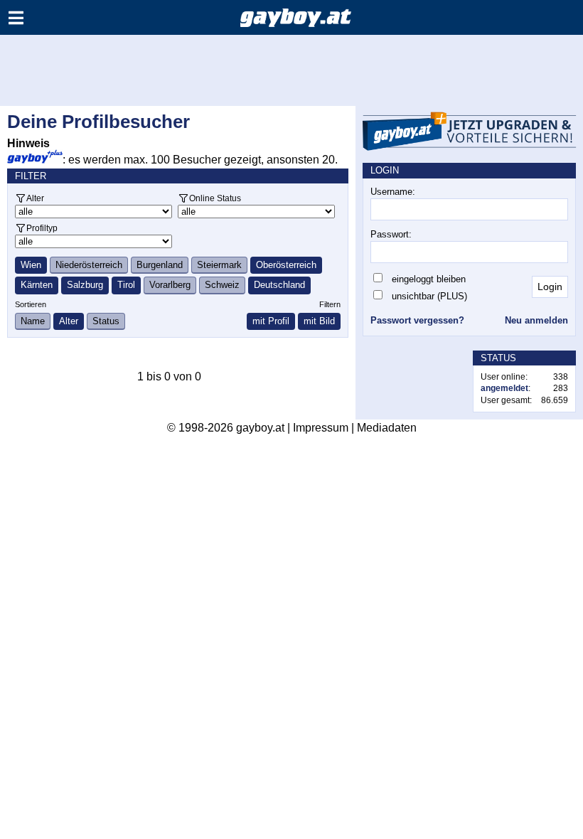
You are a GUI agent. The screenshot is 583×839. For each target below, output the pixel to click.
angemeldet (504, 388)
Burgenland (160, 265)
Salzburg (85, 284)
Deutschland (279, 284)
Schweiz (222, 284)
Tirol (126, 284)
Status (105, 321)
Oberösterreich (286, 265)
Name (33, 321)
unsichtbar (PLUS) (429, 296)
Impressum (320, 428)
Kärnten (37, 284)
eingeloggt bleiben (429, 279)
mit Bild (319, 321)
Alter (35, 198)
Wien (31, 265)
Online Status (215, 198)
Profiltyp (42, 228)
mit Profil (270, 321)
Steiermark (219, 265)
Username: (392, 191)
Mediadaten (387, 428)
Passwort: (391, 234)
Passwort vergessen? (417, 320)
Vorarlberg (170, 284)
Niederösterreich (88, 265)
